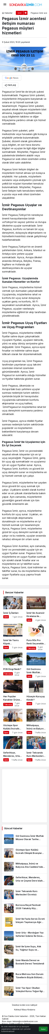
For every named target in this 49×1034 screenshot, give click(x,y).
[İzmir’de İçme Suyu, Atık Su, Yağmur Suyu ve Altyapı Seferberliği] (24, 949)
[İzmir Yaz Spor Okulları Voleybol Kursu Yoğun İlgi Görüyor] (24, 991)
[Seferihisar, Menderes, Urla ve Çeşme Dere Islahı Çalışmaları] (12, 748)
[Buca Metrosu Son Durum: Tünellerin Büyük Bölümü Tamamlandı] (24, 977)
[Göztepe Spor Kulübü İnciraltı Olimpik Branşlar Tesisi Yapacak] (12, 721)
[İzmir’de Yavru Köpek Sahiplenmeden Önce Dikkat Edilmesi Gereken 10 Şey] (12, 637)
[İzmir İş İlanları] (12, 609)
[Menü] (4, 4)
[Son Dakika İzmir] (26, 4)
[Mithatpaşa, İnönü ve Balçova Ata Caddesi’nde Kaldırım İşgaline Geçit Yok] (36, 721)
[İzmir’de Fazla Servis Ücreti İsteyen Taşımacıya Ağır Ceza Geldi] (24, 922)
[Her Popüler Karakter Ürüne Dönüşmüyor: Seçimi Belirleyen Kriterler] (12, 693)
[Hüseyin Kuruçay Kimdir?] (36, 693)
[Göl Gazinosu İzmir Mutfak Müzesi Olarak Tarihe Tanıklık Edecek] (36, 665)
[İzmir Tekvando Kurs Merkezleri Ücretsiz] (36, 748)
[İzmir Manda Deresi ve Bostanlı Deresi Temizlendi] (24, 963)
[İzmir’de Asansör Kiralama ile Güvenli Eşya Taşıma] (36, 609)
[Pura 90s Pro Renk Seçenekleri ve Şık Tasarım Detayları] (36, 637)
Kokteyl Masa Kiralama (24, 1009)
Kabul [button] (43, 1029)
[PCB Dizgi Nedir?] (12, 665)
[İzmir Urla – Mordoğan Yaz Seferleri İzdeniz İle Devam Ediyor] (24, 936)
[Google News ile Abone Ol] (11, 77)
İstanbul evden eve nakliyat (24, 1005)
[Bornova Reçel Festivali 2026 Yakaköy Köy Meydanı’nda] (24, 908)
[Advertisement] (24, 795)
